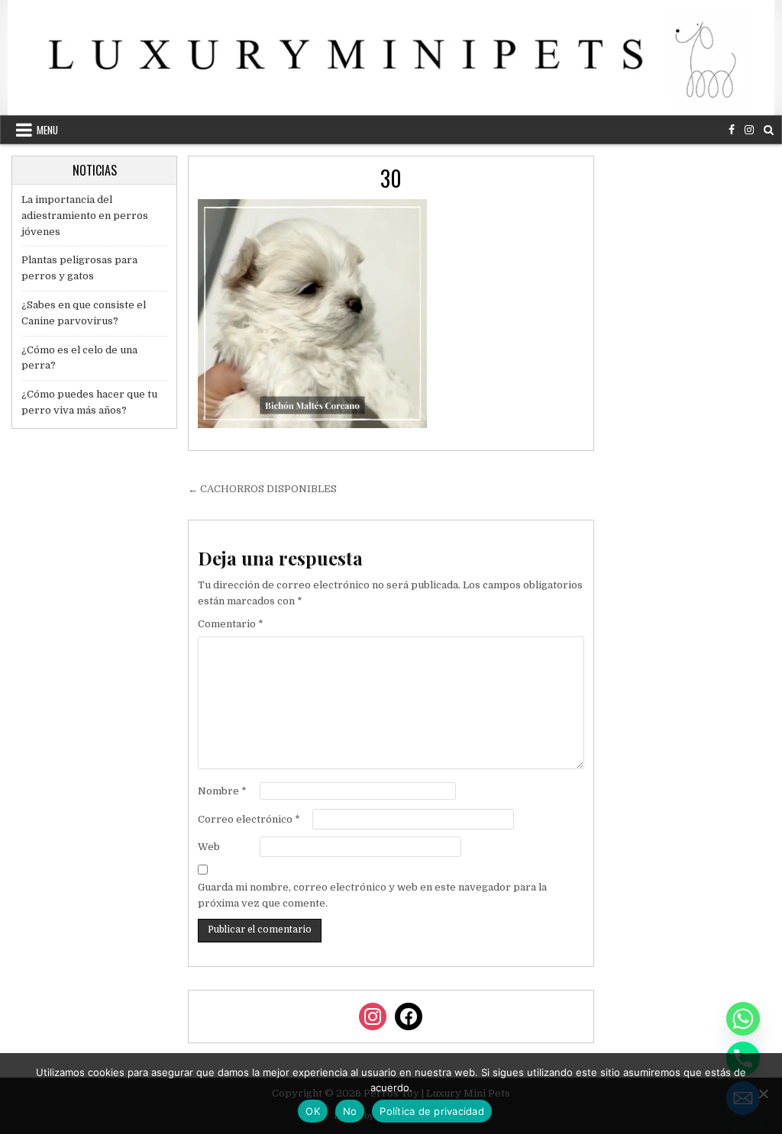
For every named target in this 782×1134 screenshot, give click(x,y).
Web (209, 846)
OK (312, 1111)
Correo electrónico (249, 819)
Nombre (222, 791)
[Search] (769, 130)
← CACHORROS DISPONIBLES (262, 489)
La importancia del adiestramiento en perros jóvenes (84, 215)
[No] (763, 1093)
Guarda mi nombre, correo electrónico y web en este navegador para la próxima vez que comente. (372, 895)
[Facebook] (732, 130)
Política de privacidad (432, 1111)
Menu (47, 129)
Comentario (230, 624)
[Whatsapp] (743, 1019)
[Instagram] (749, 130)
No (350, 1111)
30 (391, 178)
